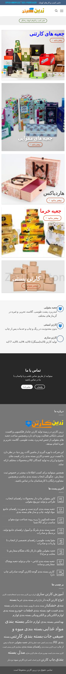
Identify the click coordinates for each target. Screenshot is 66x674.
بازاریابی (38, 600)
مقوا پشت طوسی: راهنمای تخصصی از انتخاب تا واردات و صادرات (30, 542)
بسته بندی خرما (25, 599)
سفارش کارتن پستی (14, 647)
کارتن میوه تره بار (16, 659)
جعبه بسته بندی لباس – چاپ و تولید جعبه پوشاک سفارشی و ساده (30, 562)
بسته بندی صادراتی (19, 605)
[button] (62, 11)
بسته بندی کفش (47, 642)
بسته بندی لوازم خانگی (39, 621)
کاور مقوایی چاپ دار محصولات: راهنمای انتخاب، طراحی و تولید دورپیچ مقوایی (30, 500)
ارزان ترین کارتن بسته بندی (26, 594)
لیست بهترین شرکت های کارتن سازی (38, 653)
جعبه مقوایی (20, 642)
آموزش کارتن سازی (50, 594)
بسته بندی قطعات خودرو (30, 610)
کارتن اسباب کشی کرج (32, 660)
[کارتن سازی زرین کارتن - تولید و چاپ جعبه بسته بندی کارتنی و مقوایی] (33, 10)
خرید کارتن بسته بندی (49, 647)
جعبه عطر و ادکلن (34, 642)
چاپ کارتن (48, 659)
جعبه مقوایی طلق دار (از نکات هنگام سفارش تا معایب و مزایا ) (31, 552)
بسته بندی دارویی (36, 605)
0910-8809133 (12, 2)
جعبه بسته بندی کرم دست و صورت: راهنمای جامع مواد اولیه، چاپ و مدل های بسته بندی (29, 510)
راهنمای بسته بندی (31, 646)
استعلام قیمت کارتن (9, 594)
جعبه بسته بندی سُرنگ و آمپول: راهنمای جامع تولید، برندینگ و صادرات (29, 531)
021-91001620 (29, 2)
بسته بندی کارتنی (26, 636)
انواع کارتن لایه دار (53, 599)
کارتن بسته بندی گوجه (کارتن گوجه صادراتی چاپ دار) (29, 573)
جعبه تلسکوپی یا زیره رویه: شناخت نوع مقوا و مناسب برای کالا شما (31, 521)
